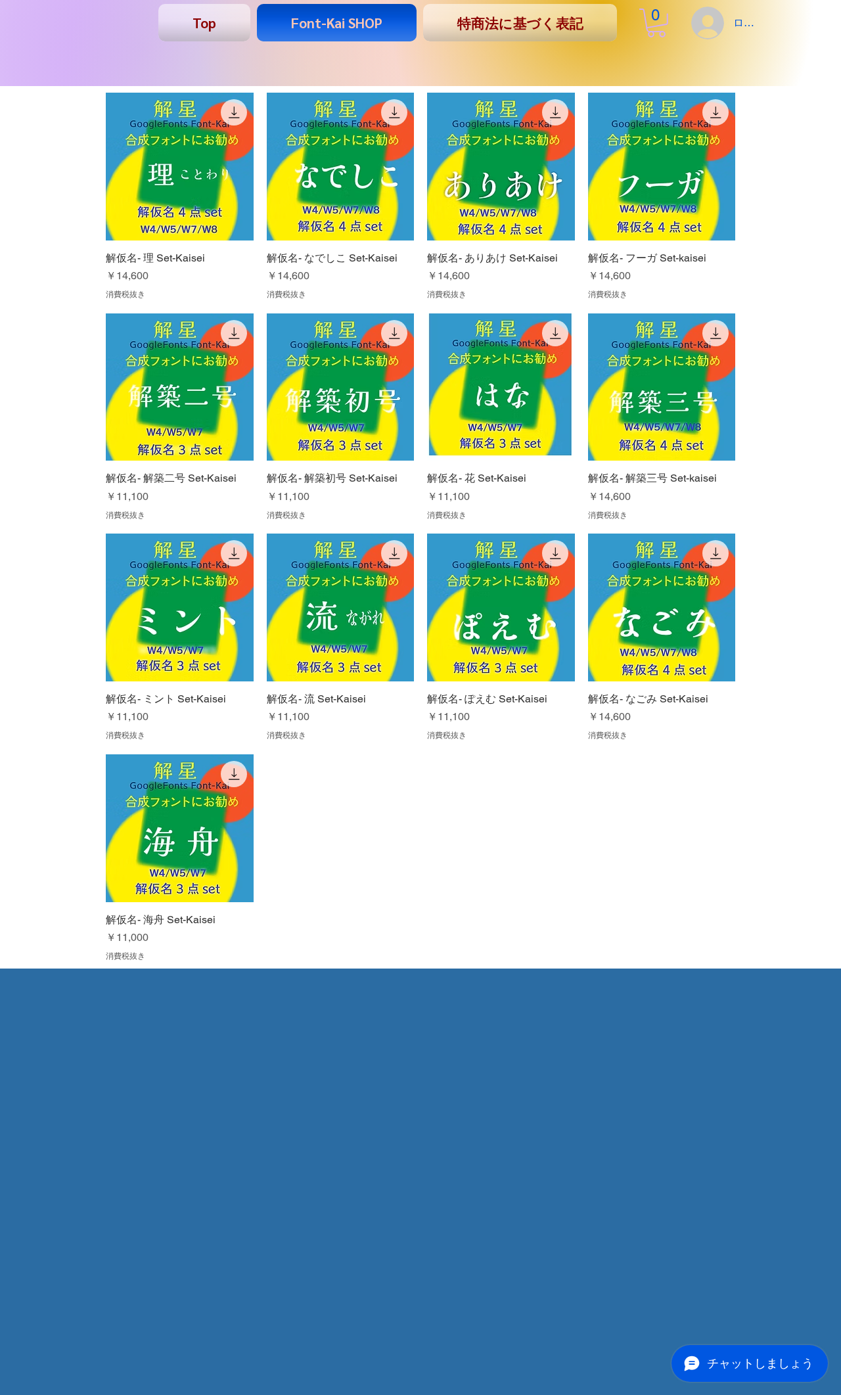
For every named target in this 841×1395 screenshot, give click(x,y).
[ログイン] (705, 23)
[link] (656, 23)
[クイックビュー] (180, 166)
